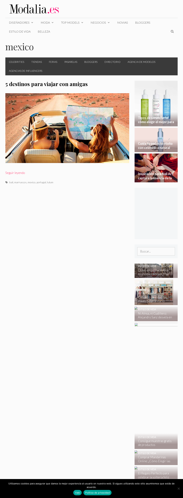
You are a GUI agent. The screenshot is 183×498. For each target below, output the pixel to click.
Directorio (112, 61)
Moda (45, 22)
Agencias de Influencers (25, 70)
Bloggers (142, 22)
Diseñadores (19, 22)
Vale (77, 492)
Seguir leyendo (15, 173)
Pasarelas (70, 61)
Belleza (44, 31)
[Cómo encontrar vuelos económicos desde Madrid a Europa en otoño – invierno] (154, 275)
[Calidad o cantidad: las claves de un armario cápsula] (154, 303)
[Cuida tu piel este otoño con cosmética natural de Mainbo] (156, 149)
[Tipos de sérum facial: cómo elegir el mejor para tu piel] (156, 124)
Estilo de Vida (20, 31)
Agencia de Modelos (141, 61)
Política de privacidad (97, 492)
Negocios (98, 22)
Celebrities (16, 61)
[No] (178, 488)
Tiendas (36, 61)
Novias (122, 22)
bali (11, 182)
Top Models (70, 22)
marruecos (20, 182)
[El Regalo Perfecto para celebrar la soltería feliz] (154, 479)
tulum (50, 182)
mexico (32, 182)
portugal (41, 182)
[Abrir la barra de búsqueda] (172, 31)
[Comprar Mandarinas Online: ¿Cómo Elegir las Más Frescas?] (154, 463)
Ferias (53, 61)
